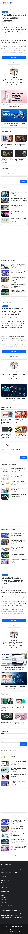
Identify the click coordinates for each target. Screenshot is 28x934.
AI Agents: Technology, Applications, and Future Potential (7, 159)
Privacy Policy (4, 902)
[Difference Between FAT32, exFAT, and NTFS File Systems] (5, 292)
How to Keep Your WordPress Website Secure (11, 912)
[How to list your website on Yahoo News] (5, 207)
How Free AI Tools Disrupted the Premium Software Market (6, 144)
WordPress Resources (11, 931)
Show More (14, 57)
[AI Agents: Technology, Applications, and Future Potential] (7, 153)
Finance (12, 926)
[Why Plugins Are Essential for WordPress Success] (5, 286)
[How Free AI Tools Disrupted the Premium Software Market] (7, 138)
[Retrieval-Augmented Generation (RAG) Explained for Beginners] (21, 153)
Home (3, 9)
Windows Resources (19, 929)
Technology (8, 9)
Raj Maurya (6, 24)
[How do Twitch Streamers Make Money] (5, 194)
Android (7, 926)
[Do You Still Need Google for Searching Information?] (21, 138)
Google (3, 885)
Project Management (9, 929)
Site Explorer (19, 931)
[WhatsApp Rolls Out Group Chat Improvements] (5, 220)
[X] (14, 85)
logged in (9, 173)
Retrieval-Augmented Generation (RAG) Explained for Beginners (20, 159)
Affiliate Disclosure (5, 900)
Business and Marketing (6, 880)
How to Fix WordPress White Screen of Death (11, 915)
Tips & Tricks (4, 887)
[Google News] (14, 63)
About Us (3, 895)
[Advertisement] (14, 241)
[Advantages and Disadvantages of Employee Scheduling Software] (5, 266)
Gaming (3, 882)
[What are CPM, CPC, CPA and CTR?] (5, 214)
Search (2, 178)
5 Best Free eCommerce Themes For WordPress (12, 913)
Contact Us (3, 897)
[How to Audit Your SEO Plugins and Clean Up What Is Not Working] (5, 279)
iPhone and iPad (18, 926)
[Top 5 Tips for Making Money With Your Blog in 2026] (5, 273)
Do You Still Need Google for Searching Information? (20, 144)
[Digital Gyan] (6, 3)
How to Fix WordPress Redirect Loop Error (10, 910)
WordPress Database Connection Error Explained (12, 917)
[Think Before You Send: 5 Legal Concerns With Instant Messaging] (5, 200)
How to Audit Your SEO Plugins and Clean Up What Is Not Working (18, 279)
